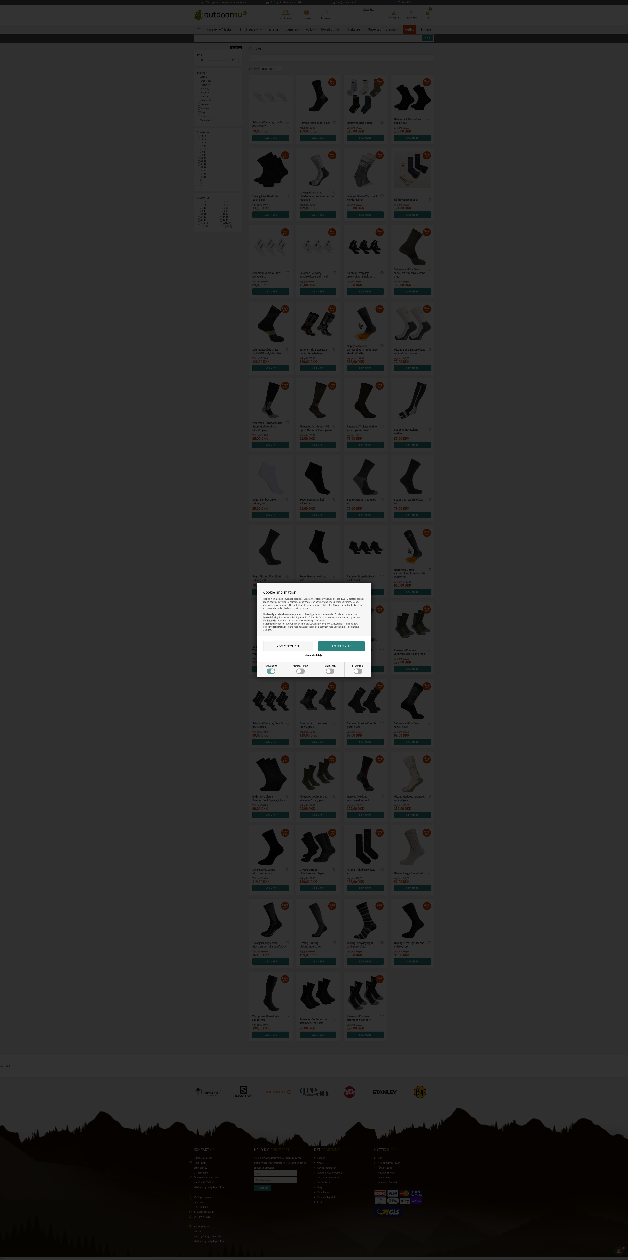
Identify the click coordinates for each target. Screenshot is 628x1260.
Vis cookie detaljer (314, 655)
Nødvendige (271, 665)
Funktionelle (330, 665)
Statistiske (357, 665)
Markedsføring (300, 665)
